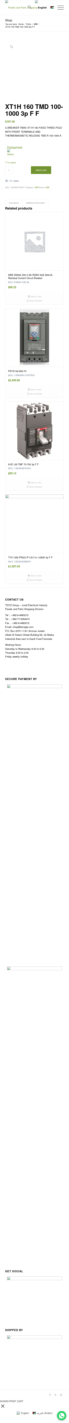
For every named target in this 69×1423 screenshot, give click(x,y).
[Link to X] (55, 1394)
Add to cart (41, 170)
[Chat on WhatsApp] (61, 1415)
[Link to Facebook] (50, 1394)
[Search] (27, 7)
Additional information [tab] (35, 202)
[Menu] (59, 7)
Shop (8, 20)
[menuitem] (27, 7)
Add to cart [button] (35, 296)
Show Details (35, 300)
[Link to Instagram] (61, 1394)
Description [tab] (14, 202)
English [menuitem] (25, 1413)
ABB (36, 187)
